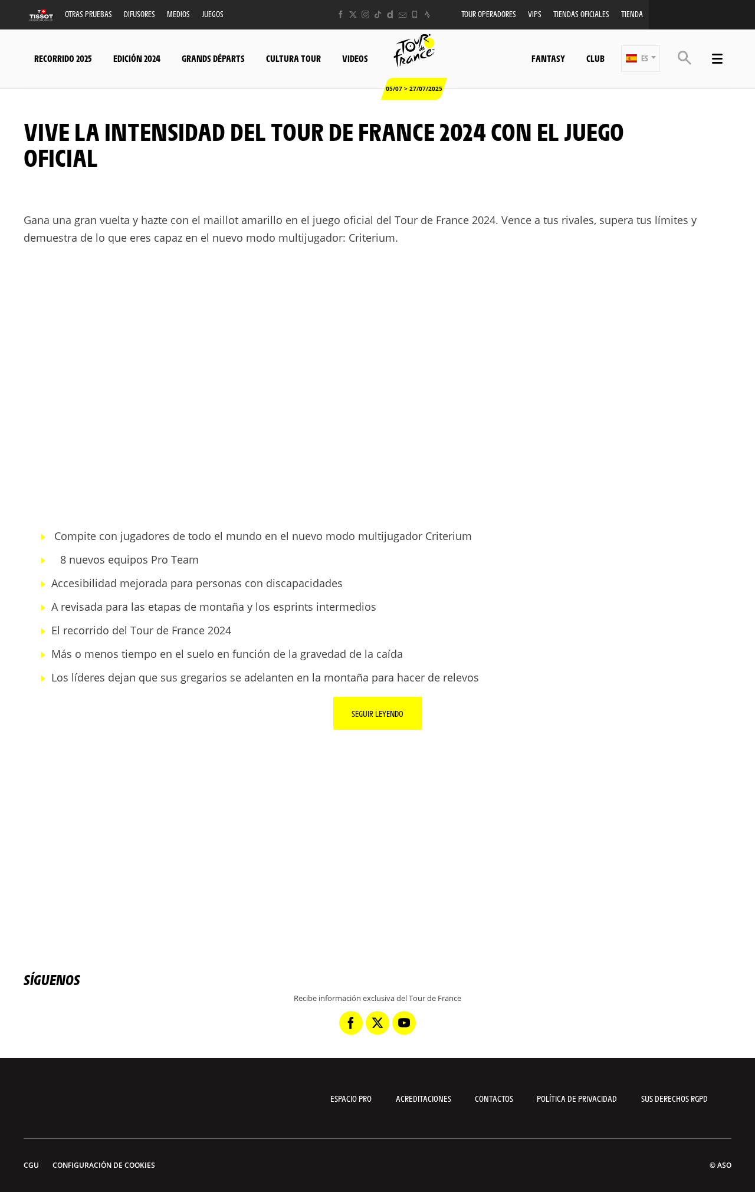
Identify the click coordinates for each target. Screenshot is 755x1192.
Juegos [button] (213, 14)
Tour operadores (488, 14)
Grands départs (213, 58)
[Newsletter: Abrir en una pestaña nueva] (402, 14)
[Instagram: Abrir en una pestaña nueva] (365, 14)
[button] (640, 58)
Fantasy (548, 58)
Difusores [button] (139, 14)
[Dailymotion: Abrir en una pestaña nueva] (390, 14)
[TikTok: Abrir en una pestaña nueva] (378, 14)
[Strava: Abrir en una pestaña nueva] (427, 14)
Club (595, 58)
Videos (355, 58)
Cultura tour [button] (293, 58)
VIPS (534, 14)
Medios (178, 14)
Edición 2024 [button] (136, 58)
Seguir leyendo (377, 713)
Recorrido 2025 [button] (63, 58)
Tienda (632, 14)
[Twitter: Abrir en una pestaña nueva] (353, 14)
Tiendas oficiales (581, 14)
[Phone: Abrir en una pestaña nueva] (415, 14)
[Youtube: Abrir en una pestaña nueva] (404, 1023)
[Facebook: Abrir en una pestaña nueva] (340, 14)
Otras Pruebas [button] (88, 14)
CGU (31, 1165)
